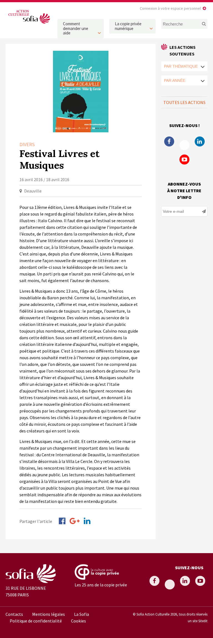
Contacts (14, 614)
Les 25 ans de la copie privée (101, 585)
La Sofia (81, 614)
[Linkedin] (87, 521)
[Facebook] (62, 521)
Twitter (184, 145)
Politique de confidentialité (36, 621)
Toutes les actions (184, 102)
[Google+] (75, 521)
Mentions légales (48, 614)
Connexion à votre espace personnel (170, 8)
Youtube (184, 159)
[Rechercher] (202, 24)
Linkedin (200, 141)
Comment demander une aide (75, 28)
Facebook (169, 141)
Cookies (78, 621)
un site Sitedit (197, 621)
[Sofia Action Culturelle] (29, 23)
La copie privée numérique (128, 26)
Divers (27, 144)
